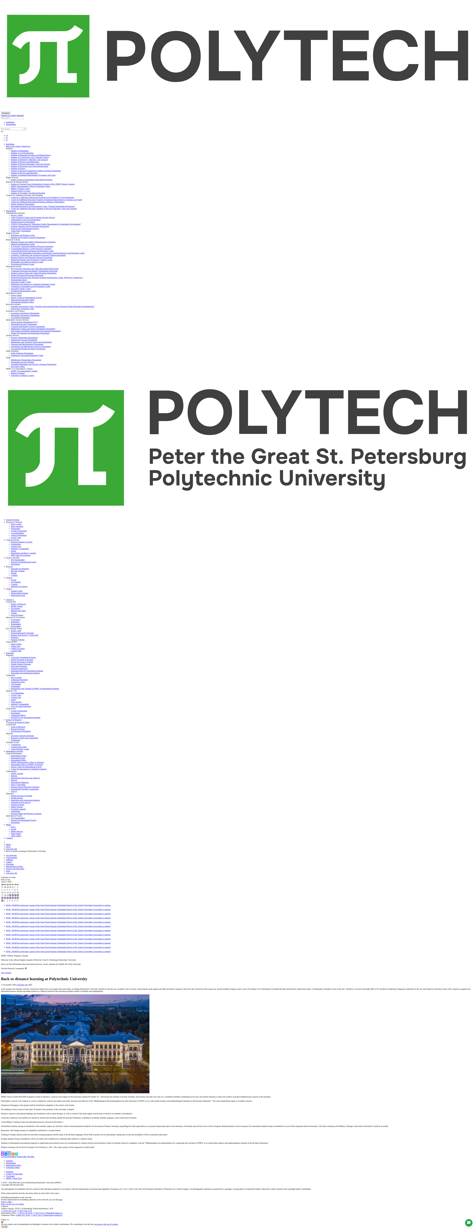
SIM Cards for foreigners (20, 555)
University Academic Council (22, 375)
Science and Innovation (15, 869)
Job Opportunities (18, 560)
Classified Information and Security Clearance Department (33, 364)
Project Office (16, 295)
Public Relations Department (22, 353)
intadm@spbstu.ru (55, 1213)
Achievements (11, 858)
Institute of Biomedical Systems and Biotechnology (31, 155)
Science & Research (14, 720)
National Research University (22, 633)
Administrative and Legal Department (25, 220)
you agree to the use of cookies (106, 1224)
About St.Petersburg (19, 535)
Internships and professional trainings (25, 673)
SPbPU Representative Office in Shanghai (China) (30, 186)
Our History (15, 608)
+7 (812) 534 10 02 (24, 1213)
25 (5, 898)
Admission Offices (18, 715)
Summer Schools (17, 805)
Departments (11, 124)
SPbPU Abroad (17, 773)
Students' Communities (20, 549)
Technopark (15, 740)
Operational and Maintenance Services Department (31, 347)
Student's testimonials (19, 669)
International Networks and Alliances (25, 778)
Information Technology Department (25, 315)
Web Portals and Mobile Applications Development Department (36, 331)
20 (10, 895)
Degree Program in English (21, 796)
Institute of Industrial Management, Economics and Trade (33, 175)
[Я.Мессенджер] (16, 1154)
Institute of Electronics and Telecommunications (29, 166)
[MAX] (2, 1154)
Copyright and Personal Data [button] (12, 1185)
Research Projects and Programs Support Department (31, 258)
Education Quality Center (21, 282)
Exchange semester (18, 809)
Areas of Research (18, 727)
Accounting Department (20, 318)
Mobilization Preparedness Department (26, 360)
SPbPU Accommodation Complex (24, 371)
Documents (15, 564)
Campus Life (16, 546)
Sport (8, 871)
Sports (13, 551)
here (60, 1200)
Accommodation (17, 533)
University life (11, 849)
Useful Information (8, 1157)
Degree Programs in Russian (22, 660)
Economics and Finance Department (25, 313)
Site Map (30, 1157)
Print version (6, 1151)
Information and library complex (23, 553)
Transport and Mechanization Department (27, 344)
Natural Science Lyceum (20, 191)
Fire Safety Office (18, 367)
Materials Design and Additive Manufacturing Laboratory (33, 242)
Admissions (15, 811)
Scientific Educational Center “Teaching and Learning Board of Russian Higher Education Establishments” (53, 306)
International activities (14, 751)
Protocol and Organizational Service (25, 229)
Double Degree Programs (21, 664)
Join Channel (6, 973)
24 (2, 898)
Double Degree (17, 798)
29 (15, 898)
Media (8, 825)
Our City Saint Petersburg (21, 706)
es (7, 140)
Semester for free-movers (20, 802)
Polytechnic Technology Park (22, 309)
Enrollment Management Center (23, 291)
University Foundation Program (23, 657)
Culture (9, 862)
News (13, 827)
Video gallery (16, 836)
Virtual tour (25, 146)
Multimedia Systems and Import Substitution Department (33, 329)
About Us (10, 600)
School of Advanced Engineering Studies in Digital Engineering (36, 171)
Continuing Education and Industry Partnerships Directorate (34, 271)
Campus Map (16, 651)
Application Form (18, 682)
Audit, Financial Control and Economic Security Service (33, 217)
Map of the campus (13, 146)
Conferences (16, 745)
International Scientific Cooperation (25, 789)
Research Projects (18, 729)
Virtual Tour (15, 646)
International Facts (18, 758)
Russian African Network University (25, 787)
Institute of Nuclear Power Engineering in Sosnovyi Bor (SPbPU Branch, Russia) (43, 184)
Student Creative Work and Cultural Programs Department (33, 273)
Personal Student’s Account (21, 542)
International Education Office (23, 300)
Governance (15, 620)
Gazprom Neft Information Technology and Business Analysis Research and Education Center (48, 253)
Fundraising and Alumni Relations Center (27, 355)
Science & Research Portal (19, 722)
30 (18, 898)
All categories (11, 855)
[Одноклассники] (12, 1154)
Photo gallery (16, 834)
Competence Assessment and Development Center (30, 286)
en (2, 131)
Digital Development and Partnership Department (30, 333)
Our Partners (16, 582)
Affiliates (9, 860)
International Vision (18, 756)
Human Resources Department (23, 222)
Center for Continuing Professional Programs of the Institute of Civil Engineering (42, 197)
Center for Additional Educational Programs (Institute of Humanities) (38, 202)
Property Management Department (24, 338)
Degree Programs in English (22, 662)
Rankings (14, 637)
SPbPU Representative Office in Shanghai (27, 762)
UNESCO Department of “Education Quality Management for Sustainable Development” (46, 224)
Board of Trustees (18, 373)
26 (8, 898)
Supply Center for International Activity (26, 298)
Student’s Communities (20, 704)
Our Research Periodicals (21, 731)
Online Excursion (18, 649)
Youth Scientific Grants (20, 749)
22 (15, 895)
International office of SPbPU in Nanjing (27, 765)
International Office (18, 760)
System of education (19, 531)
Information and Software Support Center (27, 262)
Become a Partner (18, 571)
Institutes (9, 1161)
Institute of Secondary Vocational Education (28, 193)
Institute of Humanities (20, 151)
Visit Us (14, 791)
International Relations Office (22, 302)
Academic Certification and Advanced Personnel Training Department (38, 255)
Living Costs (16, 537)
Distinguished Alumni (19, 593)
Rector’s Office (17, 215)
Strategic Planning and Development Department (30, 226)
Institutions (10, 122)
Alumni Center (17, 591)
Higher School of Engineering (22, 204)
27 (10, 898)
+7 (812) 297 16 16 (8, 1211)
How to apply (16, 524)
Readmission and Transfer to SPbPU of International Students (35, 689)
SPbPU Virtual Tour (14, 1178)
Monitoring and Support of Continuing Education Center (33, 284)
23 (18, 895)
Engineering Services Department (24, 340)
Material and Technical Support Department (28, 237)
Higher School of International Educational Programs (31, 180)
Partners (14, 776)
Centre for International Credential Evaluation (29, 769)
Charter (14, 613)
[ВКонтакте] (5, 1154)
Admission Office (13, 1167)
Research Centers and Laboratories (24, 738)
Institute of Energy (18, 169)
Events (13, 580)
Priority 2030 (16, 631)
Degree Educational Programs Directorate (27, 275)
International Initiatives (20, 782)
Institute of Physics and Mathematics (25, 162)
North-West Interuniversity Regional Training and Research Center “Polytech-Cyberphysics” (47, 278)
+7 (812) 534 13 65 (24, 1211)
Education (10, 653)
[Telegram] (9, 1154)
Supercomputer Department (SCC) (24, 322)
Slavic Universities (18, 785)
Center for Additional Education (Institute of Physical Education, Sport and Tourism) (44, 209)
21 (13, 895)
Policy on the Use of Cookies (12, 1204)
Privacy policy (6, 1202)
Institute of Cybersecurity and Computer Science (30, 157)
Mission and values (18, 611)
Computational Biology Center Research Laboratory (31, 249)
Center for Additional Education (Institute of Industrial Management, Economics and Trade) (46, 200)
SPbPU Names (17, 606)
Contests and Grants (19, 747)
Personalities (16, 626)
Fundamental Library (19, 280)
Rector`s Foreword (18, 604)
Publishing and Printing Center (23, 235)
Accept (4, 1227)
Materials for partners (19, 586)
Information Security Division (22, 362)
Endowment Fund (18, 595)
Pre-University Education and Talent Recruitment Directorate (35, 269)
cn (7, 135)
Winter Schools (17, 807)
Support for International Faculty (23, 562)
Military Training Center (20, 189)
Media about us (17, 831)
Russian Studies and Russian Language (26, 814)
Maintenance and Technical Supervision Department (31, 342)
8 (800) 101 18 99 (23, 1215)
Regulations (15, 713)
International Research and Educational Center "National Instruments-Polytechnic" (43, 206)
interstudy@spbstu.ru (54, 1215)
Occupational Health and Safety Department (28, 349)
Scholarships (16, 544)
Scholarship (15, 529)
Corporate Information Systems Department (28, 326)
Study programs (17, 526)
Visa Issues (10, 1176)
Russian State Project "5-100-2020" (25, 635)
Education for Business (20, 569)
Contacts (14, 575)
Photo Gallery (16, 644)
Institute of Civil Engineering (22, 153)
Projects (14, 780)
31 (2, 901)
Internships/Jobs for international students (27, 671)
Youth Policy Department (21, 231)
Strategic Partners (17, 640)
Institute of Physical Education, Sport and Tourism (30, 164)
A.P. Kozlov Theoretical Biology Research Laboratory (32, 246)
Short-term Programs (19, 666)
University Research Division (22, 736)
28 (13, 898)
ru (7, 138)
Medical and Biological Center (23, 244)
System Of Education (14, 1174)
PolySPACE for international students (25, 717)
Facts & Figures (17, 615)
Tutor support (16, 702)
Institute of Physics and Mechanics (24, 173)
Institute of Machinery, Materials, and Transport (29, 160)
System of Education (19, 711)
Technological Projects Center (22, 264)
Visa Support (16, 684)
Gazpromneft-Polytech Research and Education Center (32, 251)
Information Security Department (24, 324)
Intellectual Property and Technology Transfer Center (31, 260)
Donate (14, 573)
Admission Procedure (19, 680)
